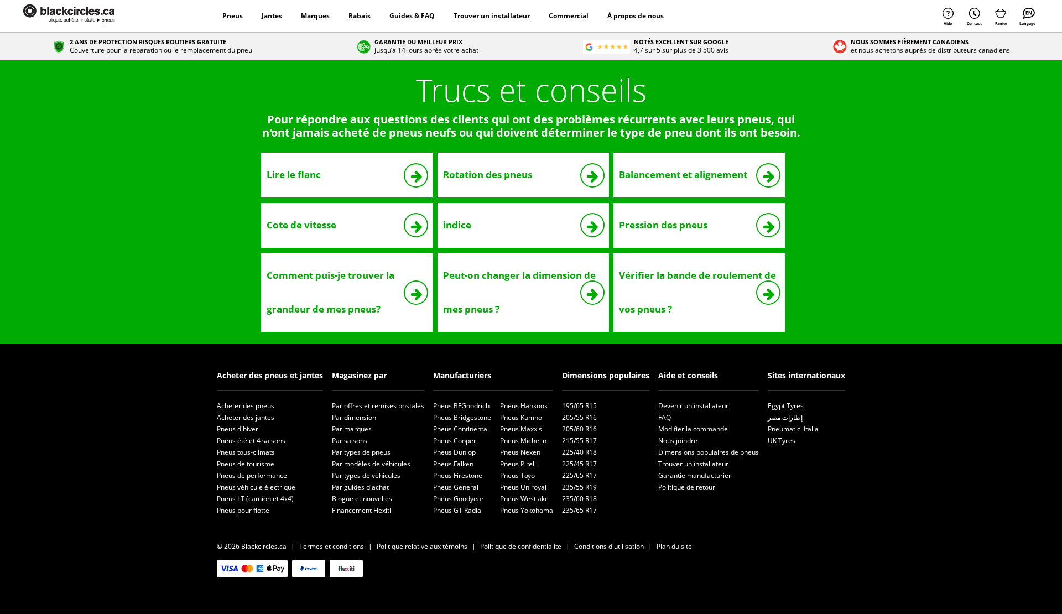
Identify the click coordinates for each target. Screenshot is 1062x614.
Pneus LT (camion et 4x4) (255, 498)
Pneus (232, 15)
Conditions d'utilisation (609, 546)
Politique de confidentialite (520, 546)
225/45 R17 (579, 464)
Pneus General (455, 487)
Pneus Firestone (457, 475)
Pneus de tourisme (245, 464)
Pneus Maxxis (521, 429)
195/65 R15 (579, 405)
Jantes (272, 15)
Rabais (359, 15)
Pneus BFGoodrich (461, 405)
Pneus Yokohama (526, 510)
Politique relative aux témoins (422, 546)
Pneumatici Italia (793, 429)
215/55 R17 (579, 440)
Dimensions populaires (605, 375)
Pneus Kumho (521, 417)
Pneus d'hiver (237, 429)
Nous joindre (677, 440)
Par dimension (354, 417)
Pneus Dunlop (454, 452)
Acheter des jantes (245, 417)
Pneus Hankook (524, 405)
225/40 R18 (579, 452)
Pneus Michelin (523, 440)
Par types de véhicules (366, 475)
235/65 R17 (579, 510)
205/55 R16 (579, 417)
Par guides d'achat (360, 487)
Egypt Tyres (786, 405)
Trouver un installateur (492, 15)
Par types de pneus (361, 452)
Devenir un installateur (693, 405)
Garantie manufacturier (694, 475)
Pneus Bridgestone (462, 417)
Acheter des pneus (245, 405)
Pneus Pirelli (519, 464)
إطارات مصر (785, 417)
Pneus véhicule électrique (256, 487)
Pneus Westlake (524, 498)
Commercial (569, 15)
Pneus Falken (453, 464)
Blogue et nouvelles (362, 498)
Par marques (352, 429)
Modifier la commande (693, 429)
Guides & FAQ (412, 15)
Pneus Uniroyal (523, 487)
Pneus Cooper (454, 440)
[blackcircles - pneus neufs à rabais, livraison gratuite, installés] (81, 16)
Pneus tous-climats (246, 452)
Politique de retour (686, 487)
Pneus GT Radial (458, 510)
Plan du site (674, 546)
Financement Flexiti (361, 510)
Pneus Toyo (517, 475)
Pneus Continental (461, 429)
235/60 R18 (579, 498)
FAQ (664, 417)
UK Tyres (781, 440)
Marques (315, 15)
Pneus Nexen (520, 452)
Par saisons (349, 440)
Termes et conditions (331, 546)
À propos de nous (635, 15)
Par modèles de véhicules (371, 464)
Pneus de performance (252, 475)
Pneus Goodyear (458, 498)
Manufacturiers (462, 375)
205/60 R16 (579, 429)
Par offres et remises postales (378, 405)
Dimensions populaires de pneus (708, 452)
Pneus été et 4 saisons (251, 440)
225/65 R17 (579, 475)
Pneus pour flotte (243, 510)
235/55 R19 (579, 487)
